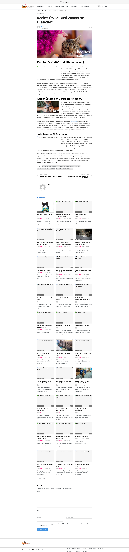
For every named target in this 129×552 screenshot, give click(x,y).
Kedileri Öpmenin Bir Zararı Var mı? (46, 168)
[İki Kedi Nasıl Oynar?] (83, 318)
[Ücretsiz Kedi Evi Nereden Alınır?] (64, 290)
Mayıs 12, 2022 (48, 357)
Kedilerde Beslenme (81, 436)
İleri (44, 478)
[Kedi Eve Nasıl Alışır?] (45, 262)
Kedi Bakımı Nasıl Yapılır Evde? (45, 299)
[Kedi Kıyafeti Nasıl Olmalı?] (83, 207)
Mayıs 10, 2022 (86, 357)
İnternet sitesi (69, 517)
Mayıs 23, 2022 (86, 246)
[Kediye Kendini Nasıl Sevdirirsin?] (83, 401)
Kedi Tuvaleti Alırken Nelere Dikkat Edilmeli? (63, 243)
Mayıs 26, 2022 (67, 246)
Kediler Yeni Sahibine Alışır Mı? (44, 354)
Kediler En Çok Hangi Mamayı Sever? (44, 382)
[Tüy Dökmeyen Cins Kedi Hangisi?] (64, 262)
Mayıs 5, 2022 (86, 385)
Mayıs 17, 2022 (86, 301)
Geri (39, 478)
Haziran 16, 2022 (48, 218)
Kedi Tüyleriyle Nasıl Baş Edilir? (45, 465)
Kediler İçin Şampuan (63, 325)
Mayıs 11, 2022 (67, 357)
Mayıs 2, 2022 (86, 412)
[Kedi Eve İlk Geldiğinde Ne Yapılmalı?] (45, 318)
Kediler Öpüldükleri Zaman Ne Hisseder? (70, 166)
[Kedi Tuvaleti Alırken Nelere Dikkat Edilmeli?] (64, 234)
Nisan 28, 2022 (48, 468)
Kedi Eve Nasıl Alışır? (44, 270)
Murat (41, 218)
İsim (38, 510)
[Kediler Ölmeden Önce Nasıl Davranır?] (83, 234)
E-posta (39, 517)
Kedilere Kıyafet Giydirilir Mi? (45, 215)
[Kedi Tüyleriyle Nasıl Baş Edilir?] (45, 456)
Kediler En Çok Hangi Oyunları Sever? (44, 437)
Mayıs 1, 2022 (47, 440)
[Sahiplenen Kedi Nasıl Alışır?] (64, 345)
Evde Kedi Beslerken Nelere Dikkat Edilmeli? (82, 299)
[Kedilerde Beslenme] (83, 428)
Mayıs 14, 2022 (67, 327)
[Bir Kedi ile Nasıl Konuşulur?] (45, 401)
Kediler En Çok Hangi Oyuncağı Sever (63, 215)
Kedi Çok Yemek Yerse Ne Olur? (64, 465)
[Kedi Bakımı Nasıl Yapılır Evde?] (45, 290)
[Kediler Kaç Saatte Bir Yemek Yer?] (64, 428)
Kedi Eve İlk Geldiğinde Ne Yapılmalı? (44, 326)
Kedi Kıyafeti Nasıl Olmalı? (81, 215)
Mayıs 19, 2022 (48, 301)
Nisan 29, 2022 (86, 438)
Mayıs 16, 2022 (48, 329)
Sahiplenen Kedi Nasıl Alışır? (63, 354)
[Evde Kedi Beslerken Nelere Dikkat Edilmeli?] (83, 290)
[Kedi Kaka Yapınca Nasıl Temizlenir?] (83, 262)
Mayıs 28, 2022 (48, 246)
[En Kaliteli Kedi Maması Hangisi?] (64, 373)
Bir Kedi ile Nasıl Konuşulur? (42, 410)
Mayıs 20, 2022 (86, 274)
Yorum (39, 491)
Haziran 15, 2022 (67, 218)
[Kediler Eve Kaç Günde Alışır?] (83, 456)
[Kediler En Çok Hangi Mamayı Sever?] (45, 373)
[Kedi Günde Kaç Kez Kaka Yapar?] (83, 345)
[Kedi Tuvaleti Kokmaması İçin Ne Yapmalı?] (45, 234)
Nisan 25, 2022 (86, 468)
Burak (43, 26)
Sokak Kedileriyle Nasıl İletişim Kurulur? (82, 382)
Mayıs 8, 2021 (44, 28)
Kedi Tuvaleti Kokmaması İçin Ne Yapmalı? (45, 243)
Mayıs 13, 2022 (86, 327)
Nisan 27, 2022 (67, 468)
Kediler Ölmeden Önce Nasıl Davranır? (82, 243)
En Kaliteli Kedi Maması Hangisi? (63, 382)
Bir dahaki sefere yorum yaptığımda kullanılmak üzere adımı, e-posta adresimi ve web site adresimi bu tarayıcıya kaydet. (65, 524)
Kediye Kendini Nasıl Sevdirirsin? (81, 410)
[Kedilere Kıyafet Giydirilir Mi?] (45, 207)
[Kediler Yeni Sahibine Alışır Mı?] (45, 345)
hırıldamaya (74, 121)
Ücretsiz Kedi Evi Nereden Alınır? (64, 299)
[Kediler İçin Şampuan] (64, 318)
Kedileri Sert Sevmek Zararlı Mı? (64, 168)
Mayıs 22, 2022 (48, 272)
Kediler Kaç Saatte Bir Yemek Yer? (63, 437)
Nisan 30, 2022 (67, 440)
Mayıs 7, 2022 (47, 385)
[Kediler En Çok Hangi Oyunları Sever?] (45, 428)
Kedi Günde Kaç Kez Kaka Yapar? (83, 354)
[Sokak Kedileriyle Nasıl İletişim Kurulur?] (83, 373)
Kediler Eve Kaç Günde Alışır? (82, 465)
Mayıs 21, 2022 (67, 274)
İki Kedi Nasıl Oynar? (82, 325)
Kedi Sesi (33, 550)
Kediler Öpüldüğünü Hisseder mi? (50, 166)
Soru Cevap (79, 406)
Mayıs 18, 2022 (67, 301)
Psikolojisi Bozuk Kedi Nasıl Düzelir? (63, 410)
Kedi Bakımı (40, 13)
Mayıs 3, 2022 (67, 412)
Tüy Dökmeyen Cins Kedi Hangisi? (64, 271)
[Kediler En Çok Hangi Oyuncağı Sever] (64, 207)
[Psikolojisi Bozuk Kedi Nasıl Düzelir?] (64, 401)
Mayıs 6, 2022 (67, 385)
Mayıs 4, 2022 (47, 412)
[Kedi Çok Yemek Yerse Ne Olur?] (64, 456)
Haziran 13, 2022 (86, 218)
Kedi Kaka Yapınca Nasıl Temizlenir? (83, 271)
